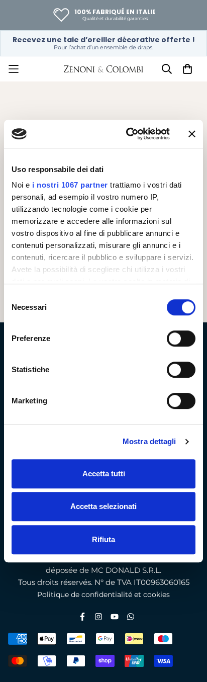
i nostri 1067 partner (70, 185)
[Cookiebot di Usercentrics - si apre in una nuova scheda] (128, 133)
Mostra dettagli (149, 441)
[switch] (181, 338)
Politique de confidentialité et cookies (103, 594)
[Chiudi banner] (191, 133)
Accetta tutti (103, 473)
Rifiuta (103, 539)
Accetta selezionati (103, 506)
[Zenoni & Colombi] (103, 68)
